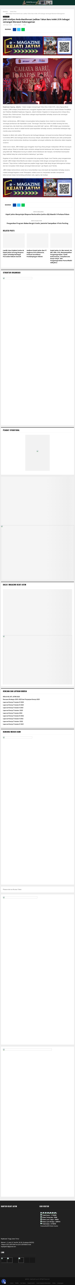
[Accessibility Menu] (4, 1281)
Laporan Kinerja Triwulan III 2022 (13, 716)
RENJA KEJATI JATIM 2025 (11, 696)
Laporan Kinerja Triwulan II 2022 (13, 718)
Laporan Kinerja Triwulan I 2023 (13, 710)
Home (11, 1283)
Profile (17, 1283)
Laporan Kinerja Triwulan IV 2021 (13, 724)
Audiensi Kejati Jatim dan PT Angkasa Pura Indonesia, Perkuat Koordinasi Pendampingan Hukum (37, 253)
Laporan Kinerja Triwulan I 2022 (13, 721)
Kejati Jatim (9, 25)
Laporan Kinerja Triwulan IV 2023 (13, 702)
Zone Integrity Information (43, 1283)
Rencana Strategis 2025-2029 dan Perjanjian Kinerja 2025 (21, 699)
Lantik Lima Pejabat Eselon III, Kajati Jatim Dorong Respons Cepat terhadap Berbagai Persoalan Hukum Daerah (13, 253)
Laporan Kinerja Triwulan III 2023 (13, 705)
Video (53, 1283)
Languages (60, 1283)
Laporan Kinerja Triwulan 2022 (12, 713)
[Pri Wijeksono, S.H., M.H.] (38, 469)
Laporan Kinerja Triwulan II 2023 (13, 707)
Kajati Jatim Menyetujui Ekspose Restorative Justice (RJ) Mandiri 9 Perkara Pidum (37, 214)
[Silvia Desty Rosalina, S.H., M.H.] (32, 469)
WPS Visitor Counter (52, 1226)
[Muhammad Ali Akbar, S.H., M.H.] (44, 469)
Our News (23, 1283)
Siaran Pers (6, 16)
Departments (31, 1283)
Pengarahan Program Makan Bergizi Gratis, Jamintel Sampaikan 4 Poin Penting (37, 223)
